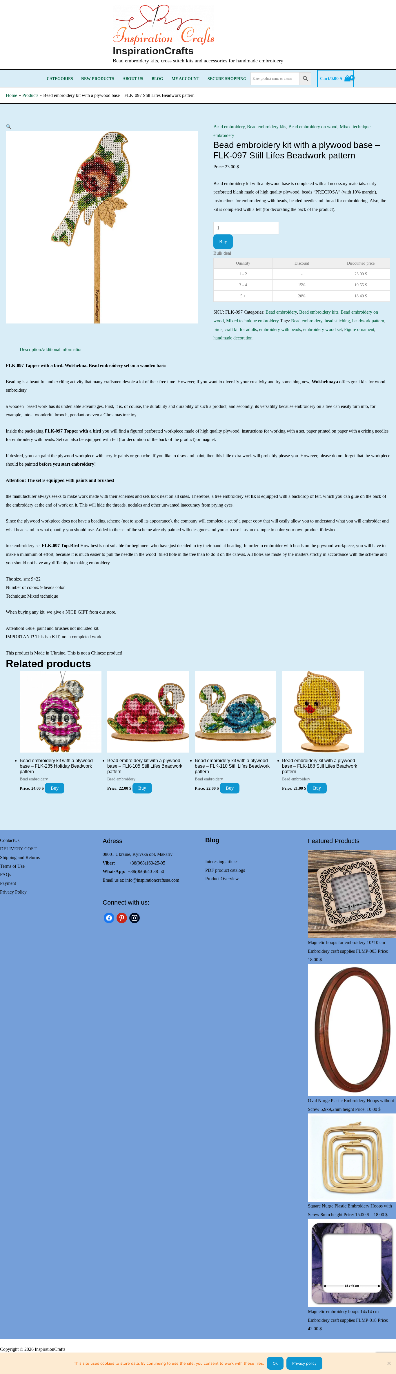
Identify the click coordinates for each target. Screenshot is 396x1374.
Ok (275, 1363)
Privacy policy (304, 1363)
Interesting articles (221, 861)
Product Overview (222, 878)
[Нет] (389, 1363)
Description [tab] (30, 349)
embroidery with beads (280, 329)
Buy (223, 241)
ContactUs (9, 840)
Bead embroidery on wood (312, 126)
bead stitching (337, 320)
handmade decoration (233, 337)
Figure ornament (359, 329)
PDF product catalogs (225, 870)
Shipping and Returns (20, 857)
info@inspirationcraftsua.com (152, 880)
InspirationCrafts (153, 50)
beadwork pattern (368, 320)
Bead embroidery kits (266, 126)
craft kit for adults (241, 329)
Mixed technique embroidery (252, 320)
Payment (8, 883)
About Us (133, 78)
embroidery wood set (322, 329)
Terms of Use (12, 866)
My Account (185, 78)
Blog (157, 78)
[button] (9, 126)
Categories (60, 78)
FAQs (5, 874)
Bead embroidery (229, 126)
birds (217, 329)
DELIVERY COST (18, 848)
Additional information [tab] (62, 349)
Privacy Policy (13, 892)
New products (97, 78)
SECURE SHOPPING (227, 78)
